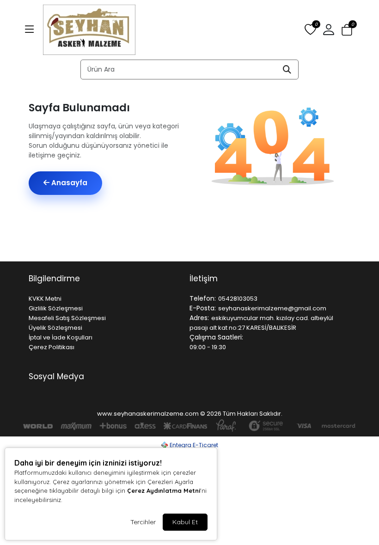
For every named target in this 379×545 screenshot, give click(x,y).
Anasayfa (68, 183)
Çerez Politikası (51, 347)
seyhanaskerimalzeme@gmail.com (272, 308)
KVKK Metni (45, 298)
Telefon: (203, 298)
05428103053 (237, 298)
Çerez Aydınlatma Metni (163, 490)
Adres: (199, 317)
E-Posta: (203, 308)
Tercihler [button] (143, 522)
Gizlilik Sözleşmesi (56, 308)
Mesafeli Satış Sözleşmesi (67, 318)
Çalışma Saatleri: (216, 337)
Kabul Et (185, 522)
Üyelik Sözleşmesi (55, 327)
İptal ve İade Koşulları (60, 337)
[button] (29, 30)
